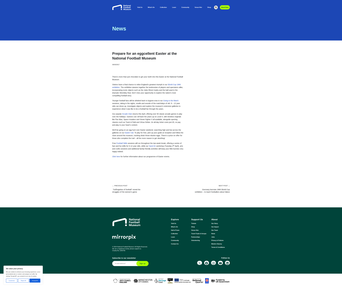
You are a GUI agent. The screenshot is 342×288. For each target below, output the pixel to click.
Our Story (214, 223)
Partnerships (195, 237)
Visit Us (139, 7)
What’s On (151, 7)
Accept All (35, 280)
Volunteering (195, 240)
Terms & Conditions (218, 247)
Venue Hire (198, 7)
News (213, 233)
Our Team (214, 230)
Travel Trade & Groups (198, 233)
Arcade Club (127, 114)
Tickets (193, 223)
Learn (174, 7)
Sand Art (152, 146)
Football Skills (121, 143)
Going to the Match (170, 101)
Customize (12, 280)
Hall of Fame (175, 230)
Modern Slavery (216, 244)
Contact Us (175, 244)
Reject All (23, 280)
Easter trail (129, 133)
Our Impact (215, 227)
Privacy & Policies (217, 240)
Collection (163, 7)
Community (185, 7)
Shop (209, 7)
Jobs (213, 237)
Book (224, 7)
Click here (116, 157)
